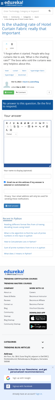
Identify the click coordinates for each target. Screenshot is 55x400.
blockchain (22, 75)
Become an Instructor (38, 296)
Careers (33, 292)
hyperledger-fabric (37, 71)
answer (10, 92)
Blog (5, 308)
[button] (6, 123)
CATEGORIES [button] (10, 342)
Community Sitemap (12, 324)
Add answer (13, 206)
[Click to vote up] (6, 43)
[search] (49, 11)
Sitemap (7, 316)
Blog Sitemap (9, 320)
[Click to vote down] (6, 48)
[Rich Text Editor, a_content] (27, 150)
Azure (25, 82)
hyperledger (9, 75)
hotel (7, 71)
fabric (24, 71)
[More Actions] (49, 92)
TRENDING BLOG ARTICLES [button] (17, 347)
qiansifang (34, 82)
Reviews (7, 300)
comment (22, 92)
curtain (15, 71)
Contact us (8, 304)
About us (7, 292)
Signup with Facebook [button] (22, 386)
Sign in (39, 394)
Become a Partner (37, 304)
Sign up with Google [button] (21, 378)
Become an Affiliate (37, 300)
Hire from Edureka (37, 308)
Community (8, 312)
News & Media (9, 296)
